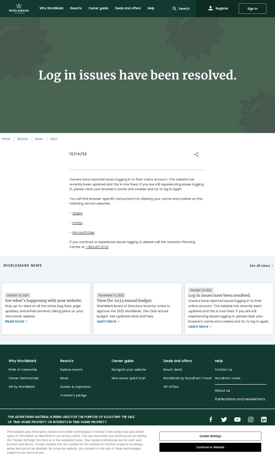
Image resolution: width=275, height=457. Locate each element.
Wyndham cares (227, 378)
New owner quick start (129, 378)
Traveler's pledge (73, 395)
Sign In (253, 8)
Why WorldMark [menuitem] (51, 8)
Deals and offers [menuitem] (128, 8)
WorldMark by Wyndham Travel (187, 378)
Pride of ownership (23, 369)
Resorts (22, 139)
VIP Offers (171, 387)
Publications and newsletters (240, 399)
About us (222, 390)
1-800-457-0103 (97, 247)
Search (184, 8)
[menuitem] (19, 8)
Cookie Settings (210, 436)
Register (221, 8)
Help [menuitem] (151, 8)
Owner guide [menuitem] (98, 8)
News (39, 139)
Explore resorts (71, 369)
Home (6, 139)
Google (77, 213)
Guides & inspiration (75, 387)
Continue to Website (210, 447)
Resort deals (172, 369)
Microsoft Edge (83, 232)
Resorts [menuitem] (76, 8)
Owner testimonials (24, 378)
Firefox (77, 223)
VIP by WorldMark (22, 387)
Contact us (223, 369)
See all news (260, 265)
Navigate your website (129, 369)
